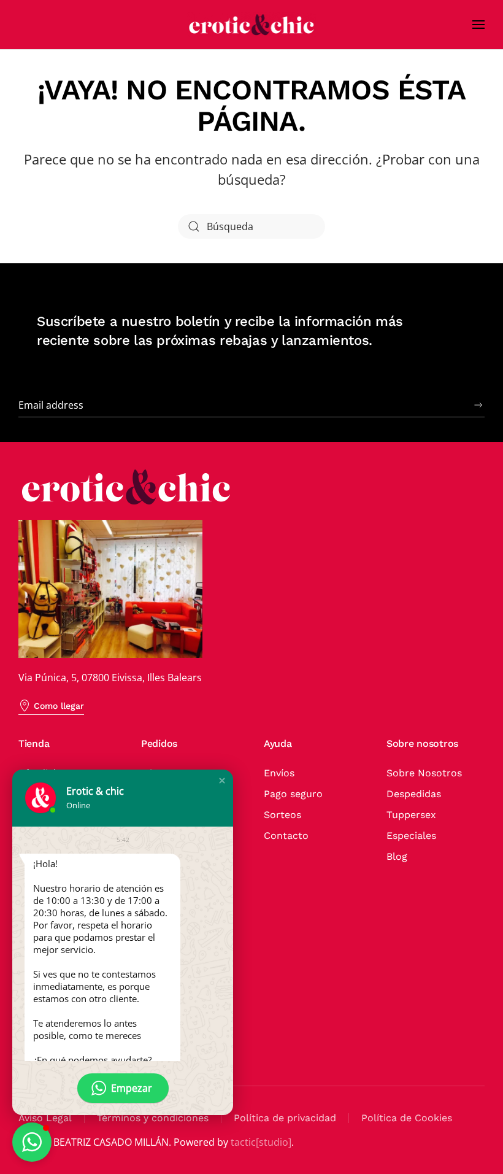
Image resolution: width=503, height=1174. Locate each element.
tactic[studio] (261, 1142)
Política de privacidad (285, 1118)
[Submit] (478, 405)
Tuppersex (411, 815)
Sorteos (282, 815)
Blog (396, 856)
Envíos (279, 773)
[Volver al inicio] (251, 24)
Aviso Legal (45, 1118)
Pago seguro (293, 794)
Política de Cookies (406, 1118)
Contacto (286, 835)
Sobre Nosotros (424, 773)
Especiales (411, 835)
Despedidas (413, 794)
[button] (478, 24)
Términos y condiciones (153, 1118)
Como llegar (59, 706)
